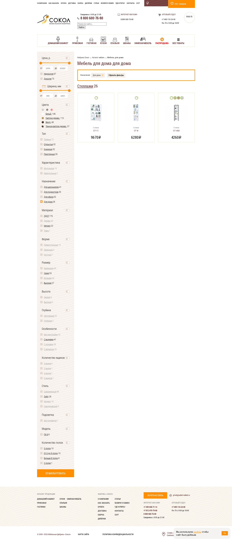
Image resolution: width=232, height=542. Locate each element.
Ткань (46, 230)
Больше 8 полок (51, 458)
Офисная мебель (143, 43)
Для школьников (51, 186)
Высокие (47, 282)
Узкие (46, 273)
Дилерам (88, 3)
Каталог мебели (98, 57)
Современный (50, 391)
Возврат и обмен (107, 3)
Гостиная (91, 43)
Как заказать (54, 3)
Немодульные (50, 173)
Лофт (46, 396)
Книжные (48, 149)
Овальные (48, 249)
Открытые (48, 144)
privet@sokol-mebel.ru (181, 495)
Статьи (96, 3)
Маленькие (49, 268)
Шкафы (127, 43)
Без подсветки (50, 420)
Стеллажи (85, 86)
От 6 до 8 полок (51, 453)
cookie (197, 531)
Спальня (114, 43)
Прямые (47, 139)
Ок (224, 533)
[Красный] (52, 109)
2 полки (47, 463)
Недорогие (48, 73)
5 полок (47, 448)
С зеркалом (49, 349)
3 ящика (47, 363)
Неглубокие (49, 315)
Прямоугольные (51, 244)
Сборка (80, 3)
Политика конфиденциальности (118, 534)
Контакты (130, 3)
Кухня (103, 43)
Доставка (72, 3)
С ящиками (49, 339)
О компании (42, 3)
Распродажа (162, 43)
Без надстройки (51, 334)
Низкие (47, 297)
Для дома (48, 201)
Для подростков (51, 191)
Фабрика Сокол (83, 57)
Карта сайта (83, 534)
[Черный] (47, 109)
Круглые (47, 254)
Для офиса (48, 196)
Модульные (49, 168)
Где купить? (120, 3)
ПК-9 (46, 434)
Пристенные (49, 154)
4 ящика (47, 373)
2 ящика (47, 368)
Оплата (63, 3)
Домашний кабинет (58, 43)
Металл (47, 225)
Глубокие (48, 320)
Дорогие (47, 78)
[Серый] (43, 109)
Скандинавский (50, 406)
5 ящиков (48, 378)
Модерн (47, 401)
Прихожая (77, 43)
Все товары (178, 43)
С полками (48, 344)
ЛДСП (46, 215)
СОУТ (138, 3)
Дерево (47, 220)
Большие (48, 278)
